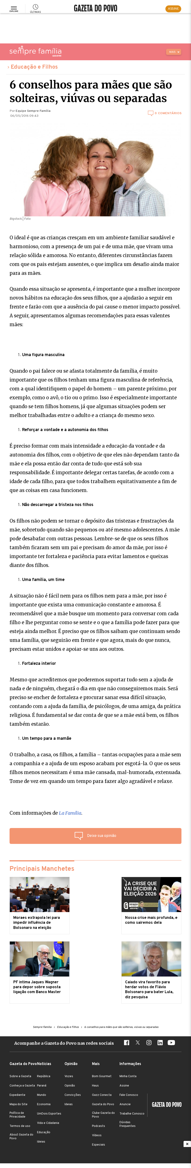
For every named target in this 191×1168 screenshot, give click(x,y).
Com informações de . (46, 813)
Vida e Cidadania (48, 1123)
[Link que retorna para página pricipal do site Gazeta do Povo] (95, 9)
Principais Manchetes (42, 869)
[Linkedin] (160, 1043)
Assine (124, 1086)
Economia (44, 1104)
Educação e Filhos (34, 67)
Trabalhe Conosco (131, 1114)
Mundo (41, 1095)
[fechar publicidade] (187, 1144)
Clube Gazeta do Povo (103, 1115)
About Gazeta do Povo (21, 1136)
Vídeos (97, 1135)
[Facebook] (126, 1043)
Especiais (98, 1145)
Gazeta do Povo (103, 1104)
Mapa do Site (18, 1104)
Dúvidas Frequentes (127, 1124)
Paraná (41, 1086)
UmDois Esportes (49, 1114)
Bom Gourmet (102, 1076)
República (43, 1076)
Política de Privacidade (17, 1115)
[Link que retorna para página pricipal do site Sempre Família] (35, 51)
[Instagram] (148, 1043)
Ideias (41, 1142)
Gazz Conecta (102, 1095)
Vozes (69, 1076)
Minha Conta (127, 1076)
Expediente (17, 1095)
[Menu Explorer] (14, 8)
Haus (95, 1086)
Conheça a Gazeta (22, 1086)
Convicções (73, 1095)
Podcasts (98, 1126)
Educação (43, 1132)
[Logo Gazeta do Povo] (164, 1105)
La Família (70, 813)
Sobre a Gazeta (20, 1076)
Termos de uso (20, 1126)
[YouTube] (171, 1043)
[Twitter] (137, 1043)
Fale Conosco (128, 1095)
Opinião (70, 1086)
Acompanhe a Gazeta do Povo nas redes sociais (64, 1043)
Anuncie (125, 1104)
